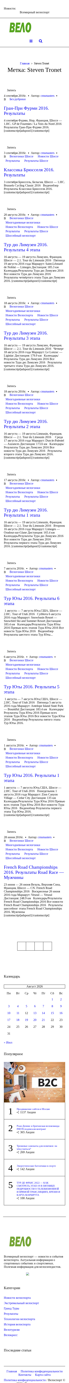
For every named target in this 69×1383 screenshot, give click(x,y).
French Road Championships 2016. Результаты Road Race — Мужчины (34, 872)
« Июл (8, 1042)
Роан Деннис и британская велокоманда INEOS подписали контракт (38, 1127)
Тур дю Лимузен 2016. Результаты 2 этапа (26, 424)
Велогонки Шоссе (21, 156)
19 (26, 1019)
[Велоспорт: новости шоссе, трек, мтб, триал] (34, 27)
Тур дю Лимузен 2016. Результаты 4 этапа (26, 247)
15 (52, 1013)
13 (34, 1013)
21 (43, 1019)
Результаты (13, 160)
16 (60, 1013)
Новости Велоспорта (19, 226)
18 (17, 1019)
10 (8, 1013)
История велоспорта (17, 1324)
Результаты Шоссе (36, 160)
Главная (24, 63)
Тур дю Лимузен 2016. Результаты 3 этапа (26, 336)
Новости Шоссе (48, 156)
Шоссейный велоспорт (21, 235)
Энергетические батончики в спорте (36, 1165)
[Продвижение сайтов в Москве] (34, 1081)
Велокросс (11, 1335)
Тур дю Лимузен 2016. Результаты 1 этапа (26, 513)
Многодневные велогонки (23, 222)
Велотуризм (12, 1329)
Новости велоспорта (17, 1297)
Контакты (24, 1374)
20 (34, 1019)
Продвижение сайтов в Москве (33, 1109)
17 (8, 1019)
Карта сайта (43, 1374)
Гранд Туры (11, 1308)
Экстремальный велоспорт (21, 1303)
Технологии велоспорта (19, 1319)
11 (17, 1013)
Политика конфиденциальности (42, 1371)
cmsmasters (47, 95)
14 (43, 1013)
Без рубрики (18, 99)
